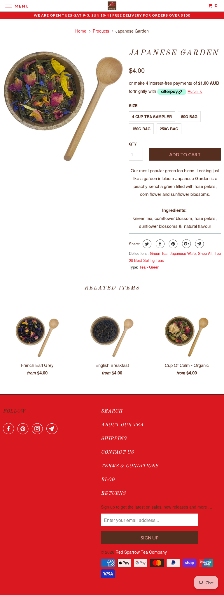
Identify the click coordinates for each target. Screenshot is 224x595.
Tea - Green (149, 267)
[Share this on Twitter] (146, 243)
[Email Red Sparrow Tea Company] (53, 428)
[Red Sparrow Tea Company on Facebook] (9, 428)
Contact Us (117, 452)
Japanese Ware (183, 253)
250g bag (169, 129)
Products (101, 31)
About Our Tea (122, 425)
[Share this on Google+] (186, 243)
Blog (108, 479)
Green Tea (158, 253)
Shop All (205, 253)
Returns (113, 493)
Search (112, 411)
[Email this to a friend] (199, 243)
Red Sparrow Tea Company (141, 552)
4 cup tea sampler (152, 116)
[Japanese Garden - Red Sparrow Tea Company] (63, 105)
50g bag (189, 116)
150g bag (141, 129)
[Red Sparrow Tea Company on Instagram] (38, 428)
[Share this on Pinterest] (172, 243)
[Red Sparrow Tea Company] (112, 5)
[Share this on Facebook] (159, 243)
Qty (133, 144)
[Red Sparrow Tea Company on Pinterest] (24, 428)
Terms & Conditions (129, 466)
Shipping (114, 438)
